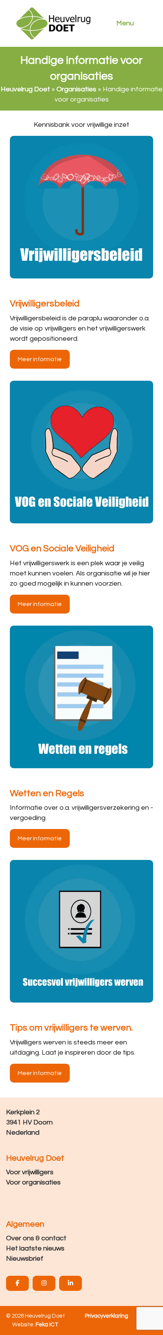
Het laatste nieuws (35, 1248)
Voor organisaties (33, 1182)
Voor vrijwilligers (29, 1172)
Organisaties (76, 89)
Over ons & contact (36, 1238)
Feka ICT (47, 1324)
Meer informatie (40, 359)
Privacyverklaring (106, 1316)
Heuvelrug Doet (25, 89)
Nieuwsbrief (24, 1258)
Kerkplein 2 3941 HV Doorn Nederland (29, 1122)
